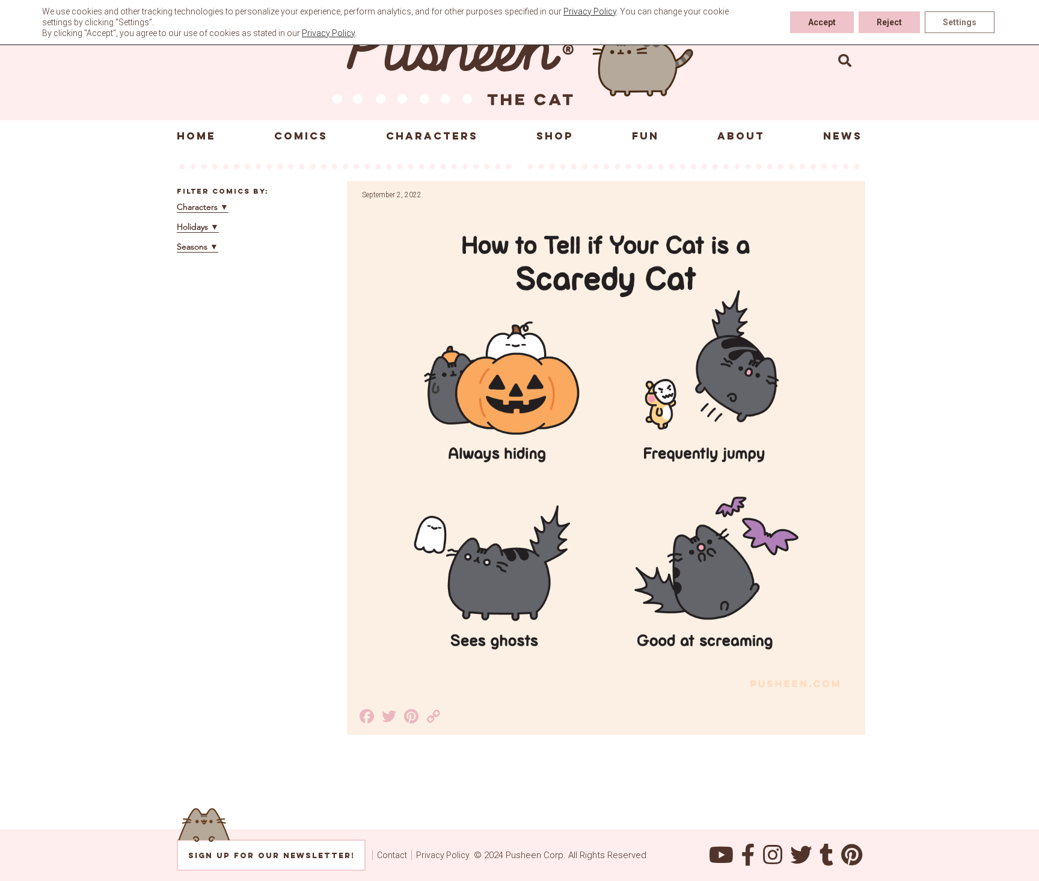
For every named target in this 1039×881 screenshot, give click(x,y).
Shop (555, 136)
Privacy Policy (443, 855)
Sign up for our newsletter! (271, 855)
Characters (432, 136)
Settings (959, 22)
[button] (844, 60)
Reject (889, 22)
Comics (301, 136)
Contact (392, 855)
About (741, 136)
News (842, 136)
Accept (822, 22)
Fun (645, 136)
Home (196, 136)
